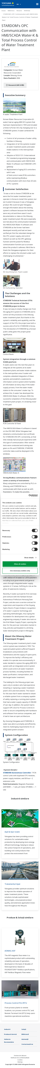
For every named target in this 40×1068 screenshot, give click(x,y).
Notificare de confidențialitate (20, 1058)
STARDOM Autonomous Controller (17, 773)
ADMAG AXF (10, 951)
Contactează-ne (27, 1044)
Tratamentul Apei (12, 884)
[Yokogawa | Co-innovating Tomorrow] (8, 4)
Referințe (27, 11)
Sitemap (20, 1062)
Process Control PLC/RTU (16, 1003)
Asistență (25, 1039)
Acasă (4, 11)
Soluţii (24, 1029)
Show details (29, 557)
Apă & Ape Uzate (12, 832)
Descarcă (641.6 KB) (16, 85)
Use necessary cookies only (20, 571)
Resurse (19, 11)
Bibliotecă (11, 11)
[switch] (35, 536)
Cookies (20, 1060)
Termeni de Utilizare (20, 1055)
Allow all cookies (20, 564)
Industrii (7, 1029)
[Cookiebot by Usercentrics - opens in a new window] (29, 495)
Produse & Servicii (10, 1034)
